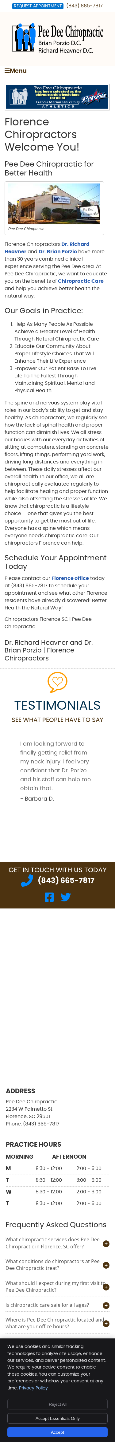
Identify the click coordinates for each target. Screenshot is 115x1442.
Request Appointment (38, 6)
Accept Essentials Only (58, 1418)
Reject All (58, 1404)
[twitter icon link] (65, 899)
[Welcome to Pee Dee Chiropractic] (57, 51)
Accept (57, 1432)
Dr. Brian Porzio (58, 251)
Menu (18, 71)
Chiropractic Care (81, 281)
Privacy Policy (33, 1388)
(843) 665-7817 (84, 5)
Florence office (70, 578)
